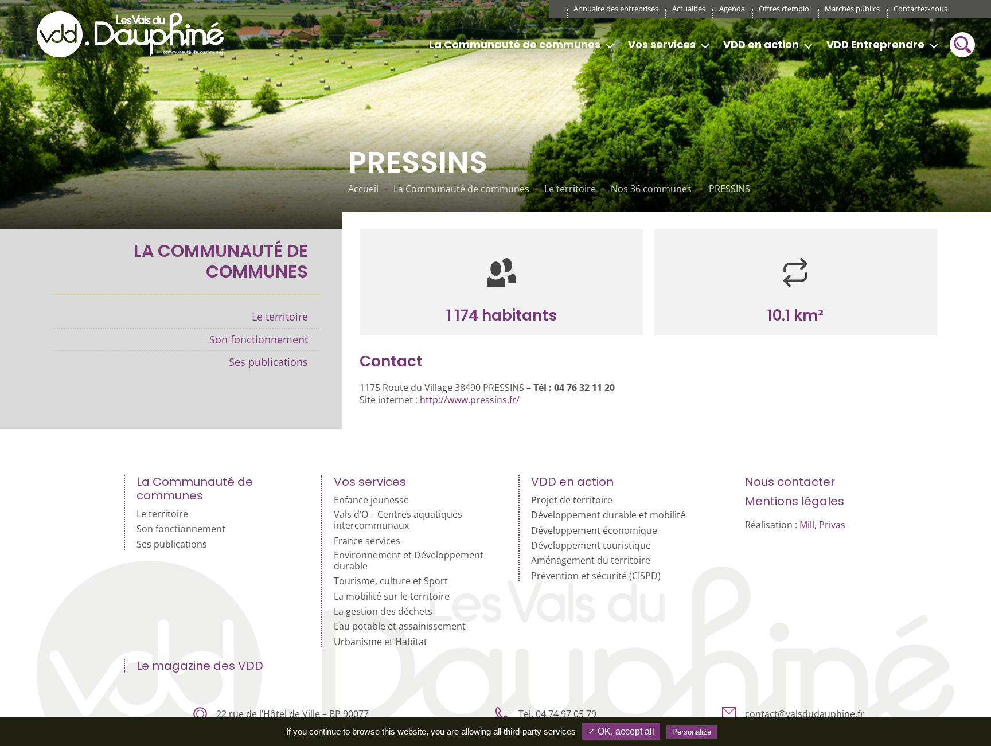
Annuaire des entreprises (615, 8)
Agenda (732, 8)
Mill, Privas (822, 524)
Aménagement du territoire (590, 560)
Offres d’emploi (785, 8)
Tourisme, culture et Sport (391, 581)
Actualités (688, 8)
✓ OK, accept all (621, 731)
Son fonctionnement (258, 339)
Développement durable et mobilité (608, 515)
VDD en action (761, 44)
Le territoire (280, 316)
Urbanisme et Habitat (380, 641)
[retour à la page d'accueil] (134, 34)
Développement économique (594, 530)
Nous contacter (790, 482)
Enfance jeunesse (371, 500)
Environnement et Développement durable (408, 561)
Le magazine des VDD (199, 666)
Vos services (662, 44)
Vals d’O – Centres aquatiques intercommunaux (398, 520)
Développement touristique (591, 545)
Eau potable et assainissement (400, 626)
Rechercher (962, 44)
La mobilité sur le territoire (392, 596)
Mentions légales (794, 501)
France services (367, 541)
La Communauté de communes (514, 44)
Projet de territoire (571, 500)
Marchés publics (852, 8)
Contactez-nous (920, 8)
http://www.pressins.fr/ (470, 399)
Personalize (691, 732)
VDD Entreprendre (875, 44)
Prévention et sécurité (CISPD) (596, 576)
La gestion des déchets (383, 611)
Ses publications (268, 362)
